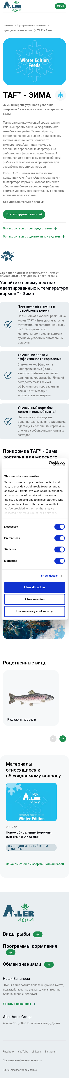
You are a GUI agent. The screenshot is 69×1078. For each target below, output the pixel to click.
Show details (49, 575)
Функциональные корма (17, 30)
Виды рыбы (16, 934)
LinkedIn (37, 1051)
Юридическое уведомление (20, 1069)
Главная (8, 25)
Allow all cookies (35, 587)
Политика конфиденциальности (22, 1060)
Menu (60, 6)
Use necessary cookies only (34, 611)
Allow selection (34, 599)
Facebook (8, 1051)
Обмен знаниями (22, 964)
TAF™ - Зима (44, 30)
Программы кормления (31, 25)
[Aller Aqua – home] (18, 6)
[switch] (59, 538)
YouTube (23, 1051)
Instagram (51, 1051)
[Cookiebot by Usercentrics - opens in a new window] (49, 463)
